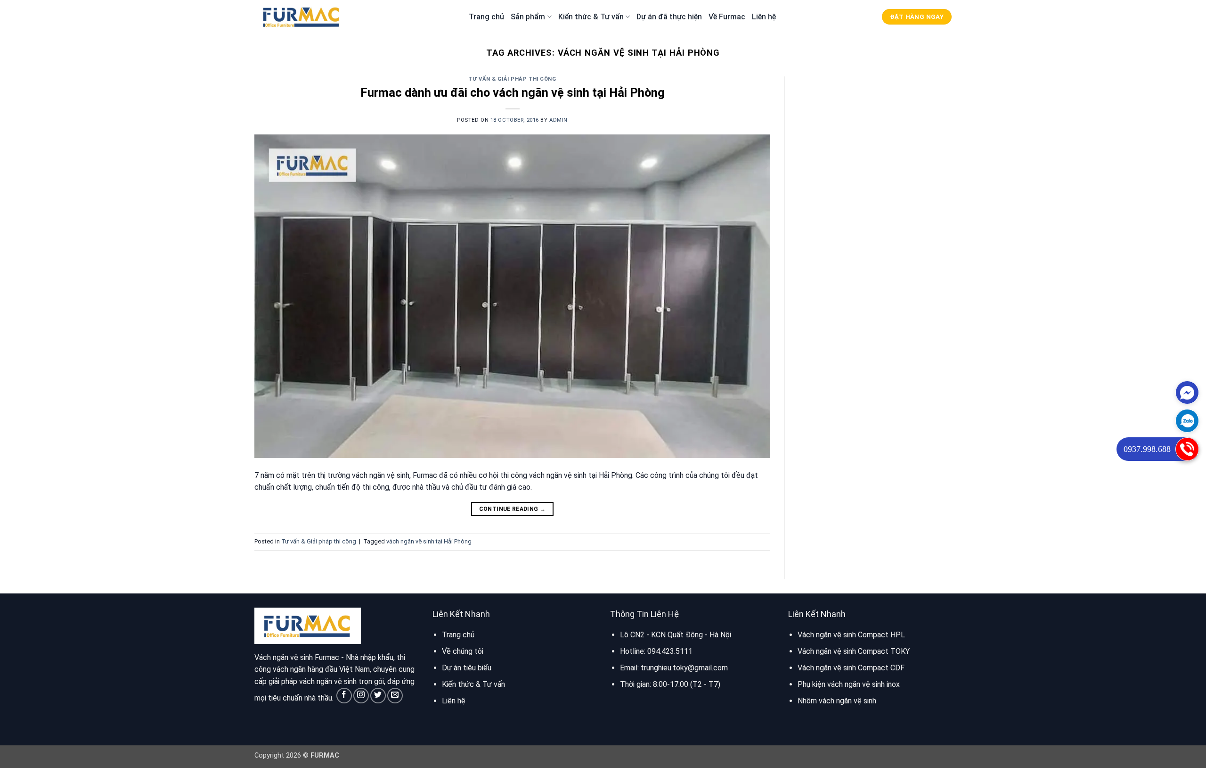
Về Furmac (727, 16)
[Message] (1187, 392)
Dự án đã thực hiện (669, 16)
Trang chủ (486, 16)
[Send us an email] (395, 695)
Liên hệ (764, 16)
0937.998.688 (1147, 449)
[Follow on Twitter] (378, 695)
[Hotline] (1187, 449)
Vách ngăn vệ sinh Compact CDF (851, 667)
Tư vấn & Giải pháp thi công (512, 79)
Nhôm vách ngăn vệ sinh (837, 700)
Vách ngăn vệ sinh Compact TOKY (854, 651)
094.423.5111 (670, 651)
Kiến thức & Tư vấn (591, 16)
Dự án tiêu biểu (466, 667)
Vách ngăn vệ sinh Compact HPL (851, 634)
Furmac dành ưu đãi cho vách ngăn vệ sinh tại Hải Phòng (512, 92)
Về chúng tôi (462, 651)
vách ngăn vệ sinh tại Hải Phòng (429, 541)
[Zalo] (1187, 421)
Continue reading (512, 509)
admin (558, 120)
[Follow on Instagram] (361, 695)
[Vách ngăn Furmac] (301, 16)
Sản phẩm (528, 16)
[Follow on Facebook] (344, 695)
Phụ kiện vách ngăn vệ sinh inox (849, 684)
